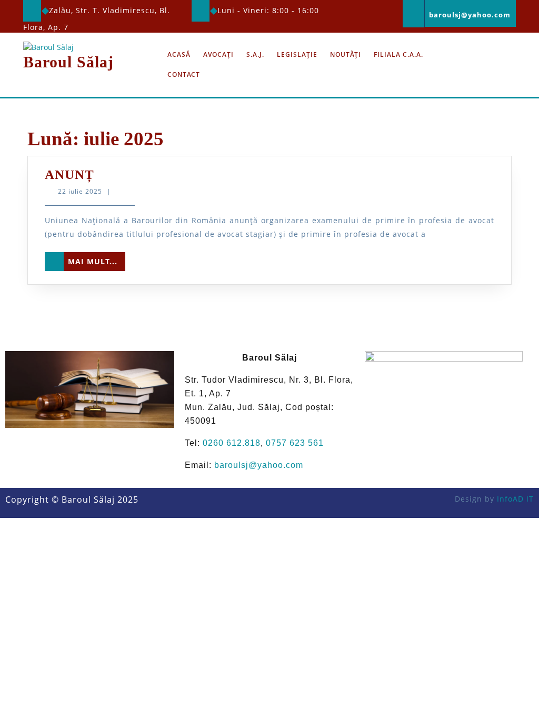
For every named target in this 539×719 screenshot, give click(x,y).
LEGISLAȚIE (297, 54)
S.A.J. (255, 54)
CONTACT (183, 74)
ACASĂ (179, 54)
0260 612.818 (232, 442)
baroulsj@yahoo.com (258, 465)
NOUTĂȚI (345, 54)
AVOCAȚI (218, 54)
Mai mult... (96, 259)
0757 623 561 (295, 442)
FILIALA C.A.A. (398, 54)
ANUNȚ (69, 174)
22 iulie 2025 (80, 191)
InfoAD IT (515, 499)
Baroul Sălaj (68, 62)
